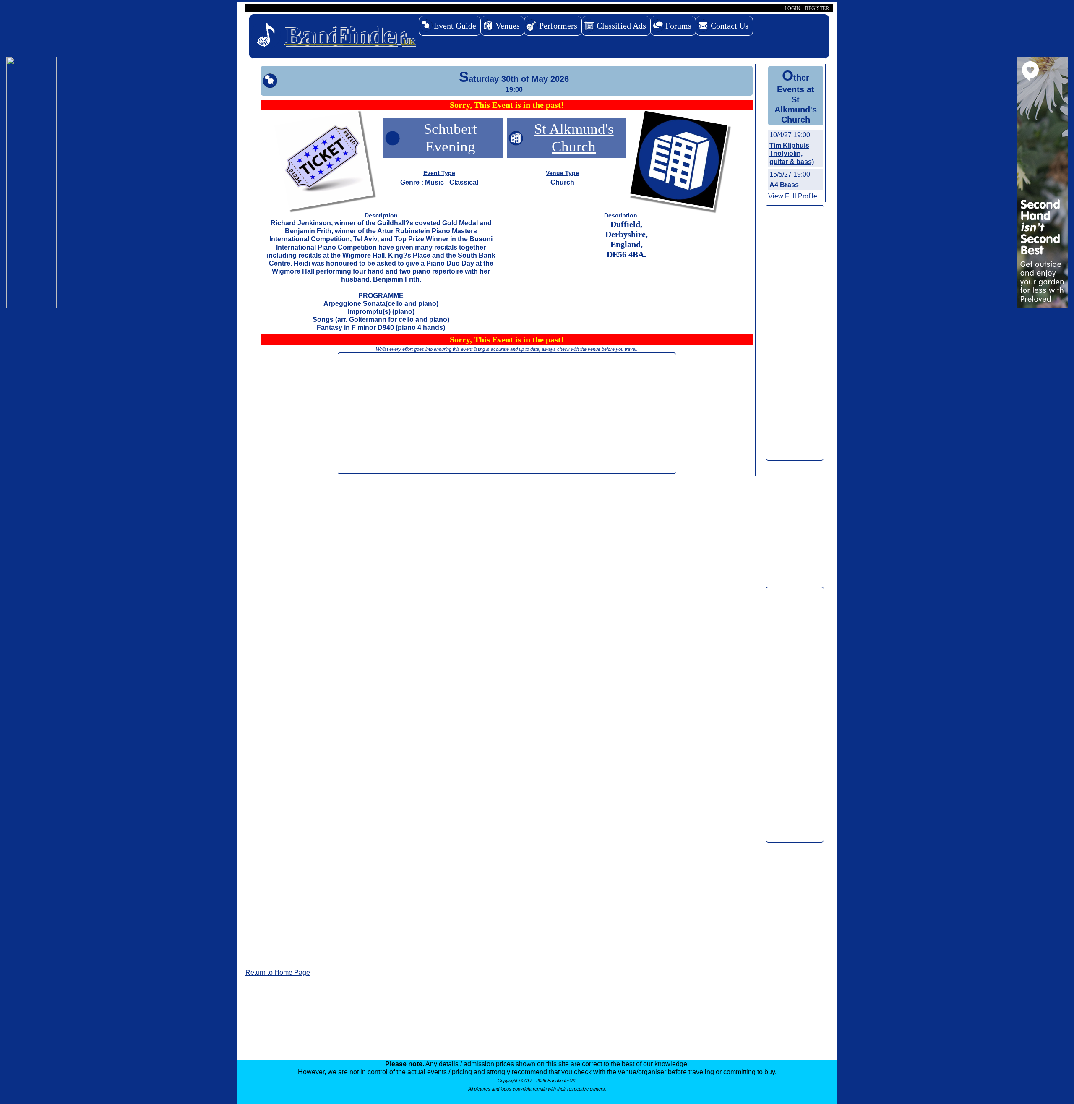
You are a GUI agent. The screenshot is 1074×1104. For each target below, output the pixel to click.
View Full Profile (792, 196)
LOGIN (792, 8)
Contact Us (729, 25)
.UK (350, 36)
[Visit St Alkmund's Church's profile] (678, 161)
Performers (558, 25)
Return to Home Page (277, 972)
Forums (678, 25)
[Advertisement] (507, 413)
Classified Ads (621, 25)
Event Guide (455, 25)
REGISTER (817, 8)
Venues (507, 25)
